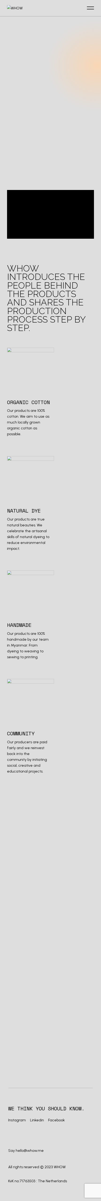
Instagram (17, 1120)
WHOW (60, 1167)
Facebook (56, 1120)
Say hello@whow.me (26, 1150)
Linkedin (37, 1120)
